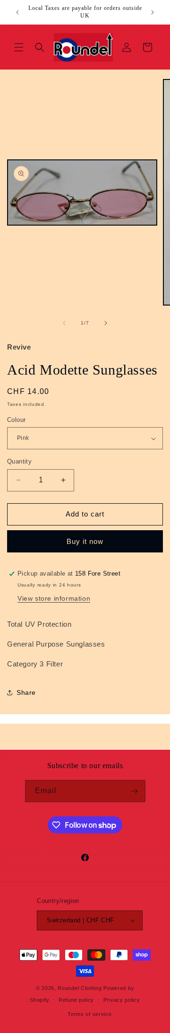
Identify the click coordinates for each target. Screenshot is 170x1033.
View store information (53, 598)
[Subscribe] (134, 791)
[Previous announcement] (17, 12)
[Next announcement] (152, 12)
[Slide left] (64, 323)
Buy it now (85, 541)
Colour (16, 419)
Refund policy (76, 1000)
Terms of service (89, 1014)
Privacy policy (121, 1000)
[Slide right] (105, 323)
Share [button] (26, 692)
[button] (18, 47)
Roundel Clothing (80, 988)
